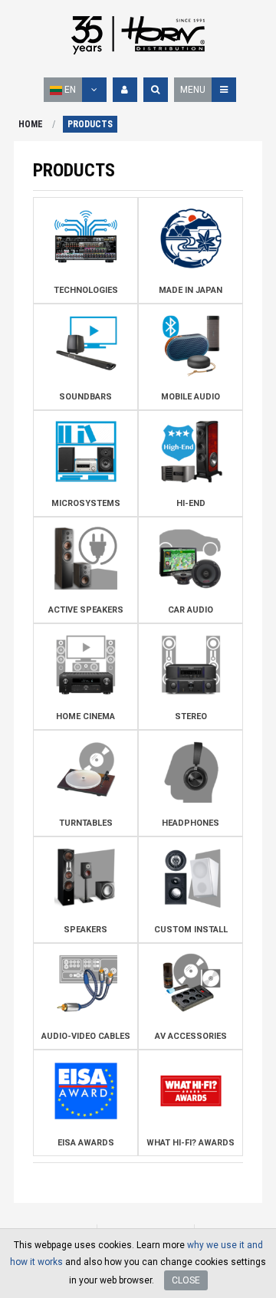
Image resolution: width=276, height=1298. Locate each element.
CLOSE (186, 1280)
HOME (30, 124)
